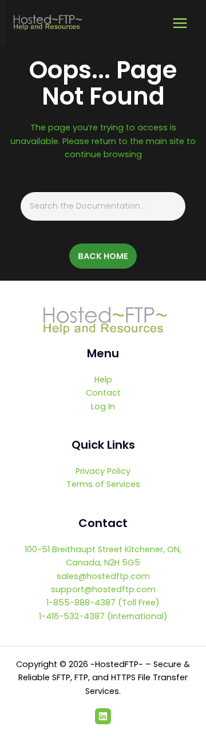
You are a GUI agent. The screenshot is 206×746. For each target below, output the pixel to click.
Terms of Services (103, 484)
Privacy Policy (103, 471)
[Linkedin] (103, 716)
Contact (103, 392)
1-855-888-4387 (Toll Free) (103, 602)
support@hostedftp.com (103, 589)
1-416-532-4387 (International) (103, 616)
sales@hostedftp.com (103, 576)
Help (103, 379)
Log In (103, 406)
